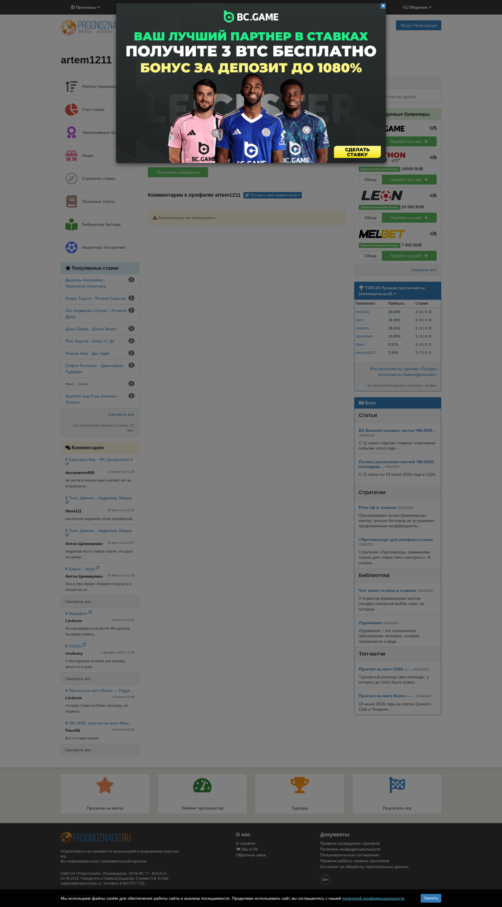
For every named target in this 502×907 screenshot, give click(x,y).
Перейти (251, 83)
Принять (431, 898)
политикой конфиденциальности (373, 898)
